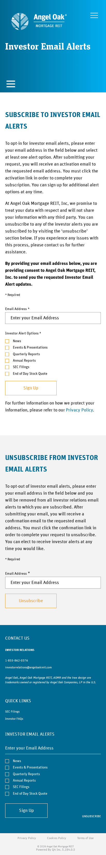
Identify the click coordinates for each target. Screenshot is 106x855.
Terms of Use (85, 838)
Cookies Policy (56, 838)
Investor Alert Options (22, 333)
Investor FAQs (14, 718)
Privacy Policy (79, 410)
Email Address (16, 309)
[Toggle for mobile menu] (10, 85)
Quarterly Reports (26, 354)
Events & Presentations (30, 347)
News (17, 341)
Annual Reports (24, 360)
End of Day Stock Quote (30, 374)
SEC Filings (21, 367)
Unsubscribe (91, 816)
